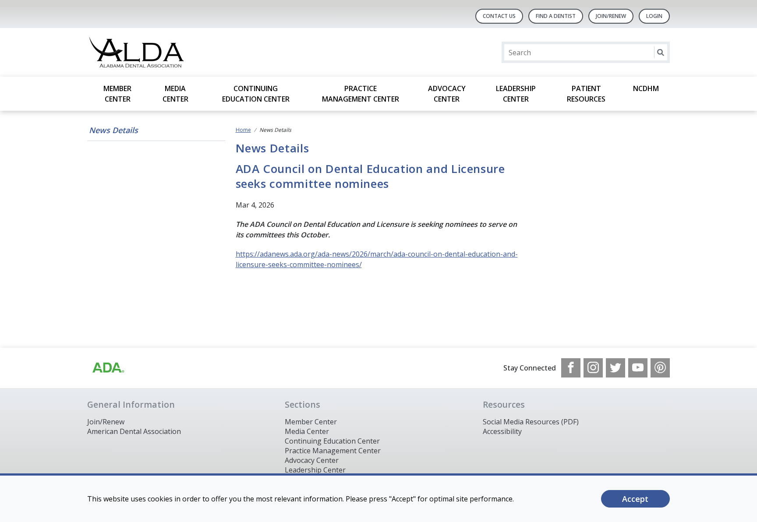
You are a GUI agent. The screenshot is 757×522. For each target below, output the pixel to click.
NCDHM (646, 88)
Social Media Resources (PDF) (531, 422)
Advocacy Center (447, 94)
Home (243, 130)
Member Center (117, 94)
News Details (113, 130)
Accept (635, 499)
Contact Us (499, 16)
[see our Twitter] (615, 367)
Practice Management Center (360, 94)
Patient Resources (586, 94)
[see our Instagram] (593, 367)
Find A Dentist (556, 16)
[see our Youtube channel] (637, 367)
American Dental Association (134, 431)
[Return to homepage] (200, 52)
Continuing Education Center (256, 94)
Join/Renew (611, 16)
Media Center (175, 94)
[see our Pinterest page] (660, 367)
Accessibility (502, 431)
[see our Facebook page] (570, 367)
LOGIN (654, 16)
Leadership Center (516, 94)
